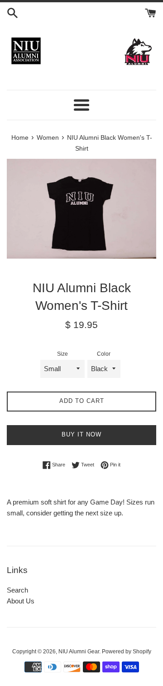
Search (17, 590)
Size (62, 354)
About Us (20, 601)
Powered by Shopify (126, 651)
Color (103, 354)
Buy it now (81, 434)
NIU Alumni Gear (78, 651)
